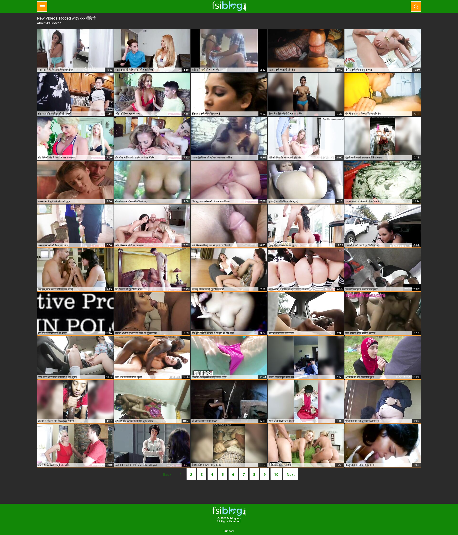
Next (291, 474)
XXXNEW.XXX (229, 6)
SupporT (229, 531)
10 (276, 474)
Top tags (42, 6)
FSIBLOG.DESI (229, 511)
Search (416, 6)
